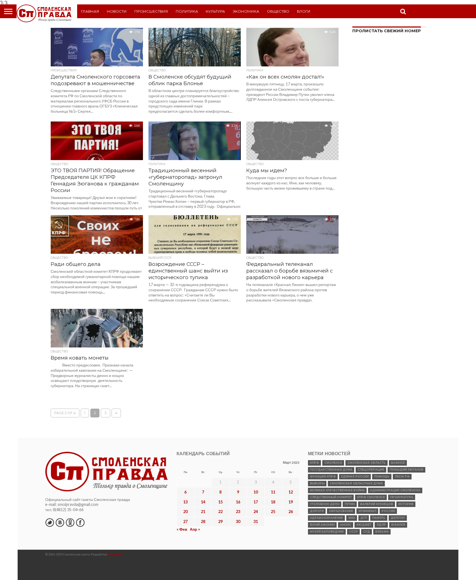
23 (238, 511)
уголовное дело (324, 504)
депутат (398, 518)
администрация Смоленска (395, 490)
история (405, 504)
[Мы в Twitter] (49, 522)
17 (255, 502)
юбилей (398, 525)
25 (273, 511)
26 (290, 511)
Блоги (303, 11)
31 (255, 521)
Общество (278, 11)
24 (255, 511)
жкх (351, 518)
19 (290, 502)
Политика (187, 11)
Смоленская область (366, 463)
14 (203, 502)
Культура (215, 11)
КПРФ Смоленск (371, 497)
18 (273, 502)
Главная (90, 11)
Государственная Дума (331, 469)
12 (290, 492)
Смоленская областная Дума (356, 483)
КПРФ (314, 463)
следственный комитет (331, 497)
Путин (350, 504)
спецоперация (371, 469)
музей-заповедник (327, 531)
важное (398, 463)
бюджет (363, 525)
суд (366, 531)
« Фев (182, 529)
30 (238, 521)
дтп (363, 518)
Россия (388, 511)
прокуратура (401, 497)
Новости (117, 11)
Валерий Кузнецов (376, 504)
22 (220, 511)
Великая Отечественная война (337, 490)
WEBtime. (115, 554)
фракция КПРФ (323, 476)
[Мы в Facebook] (80, 522)
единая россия (355, 476)
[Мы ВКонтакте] (59, 522)
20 (185, 511)
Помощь (382, 476)
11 (273, 492)
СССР (353, 531)
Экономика (246, 11)
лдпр (381, 525)
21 (203, 511)
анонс (345, 525)
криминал (367, 511)
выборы (317, 483)
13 (185, 502)
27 (185, 521)
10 (255, 492)
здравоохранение (326, 518)
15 (220, 502)
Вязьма (382, 531)
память (378, 518)
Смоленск (333, 463)
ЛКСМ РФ (402, 476)
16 (238, 502)
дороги (317, 511)
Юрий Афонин (322, 525)
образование (341, 511)
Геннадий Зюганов (406, 469)
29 (220, 521)
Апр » (195, 529)
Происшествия (151, 11)
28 (203, 521)
